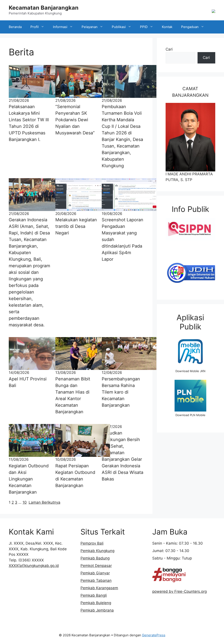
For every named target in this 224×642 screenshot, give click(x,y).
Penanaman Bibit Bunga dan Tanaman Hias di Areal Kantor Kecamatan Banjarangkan (72, 395)
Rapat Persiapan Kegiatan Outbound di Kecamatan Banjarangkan (75, 475)
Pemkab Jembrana (97, 610)
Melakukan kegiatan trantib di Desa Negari (76, 226)
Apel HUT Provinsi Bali (28, 382)
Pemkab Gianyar (95, 573)
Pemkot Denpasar (96, 565)
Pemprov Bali (91, 543)
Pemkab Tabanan (96, 580)
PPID (144, 27)
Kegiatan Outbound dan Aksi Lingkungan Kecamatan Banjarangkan (29, 479)
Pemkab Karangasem (99, 588)
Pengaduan (190, 27)
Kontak (167, 27)
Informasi (60, 27)
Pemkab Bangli (93, 595)
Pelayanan (90, 27)
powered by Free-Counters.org (179, 591)
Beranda (15, 27)
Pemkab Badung (95, 558)
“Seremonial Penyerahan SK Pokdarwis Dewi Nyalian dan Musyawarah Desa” (75, 119)
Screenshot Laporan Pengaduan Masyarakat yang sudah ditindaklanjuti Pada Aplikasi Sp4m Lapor (122, 239)
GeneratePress (153, 635)
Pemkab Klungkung (97, 551)
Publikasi (119, 27)
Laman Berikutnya (44, 502)
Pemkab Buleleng (95, 603)
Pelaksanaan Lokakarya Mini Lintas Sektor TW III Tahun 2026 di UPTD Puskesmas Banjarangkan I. (29, 123)
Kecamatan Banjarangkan (44, 7)
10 (25, 502)
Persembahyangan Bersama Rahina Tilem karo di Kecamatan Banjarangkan (121, 392)
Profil (34, 27)
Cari (169, 49)
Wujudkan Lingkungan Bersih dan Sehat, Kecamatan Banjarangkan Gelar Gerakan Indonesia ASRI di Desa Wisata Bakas (122, 456)
